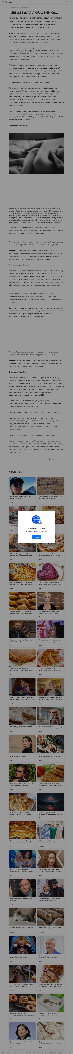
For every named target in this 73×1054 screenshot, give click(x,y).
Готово (36, 537)
